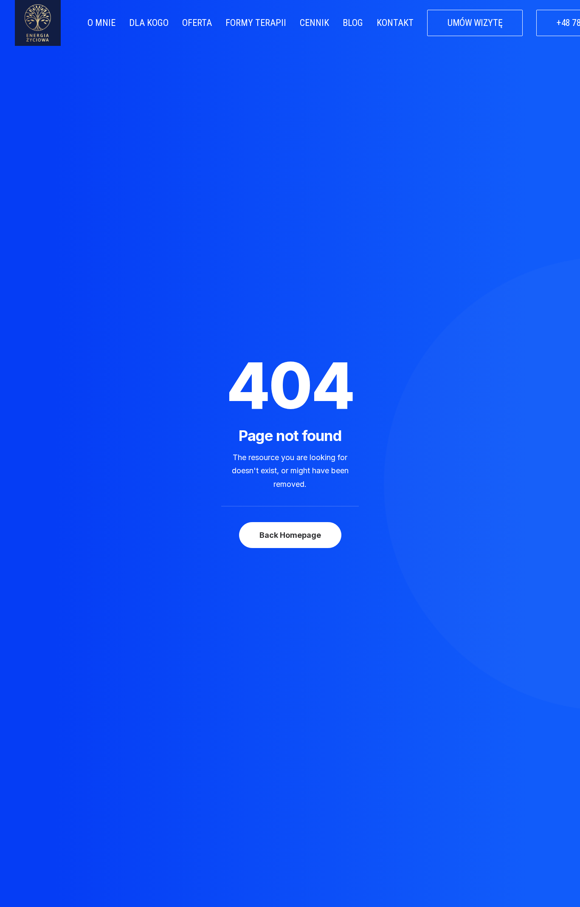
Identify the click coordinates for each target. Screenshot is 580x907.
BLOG (353, 22)
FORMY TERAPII (255, 22)
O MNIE (101, 22)
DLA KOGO (149, 22)
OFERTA (197, 22)
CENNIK (314, 22)
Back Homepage (290, 535)
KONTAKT (395, 22)
